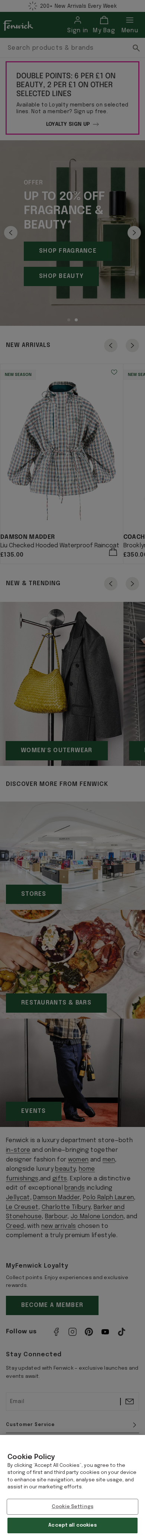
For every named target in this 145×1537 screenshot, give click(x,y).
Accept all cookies (72, 1525)
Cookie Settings (72, 1506)
